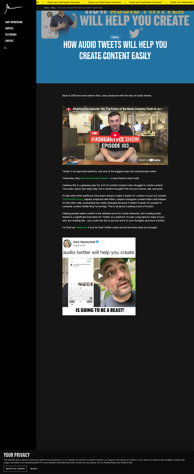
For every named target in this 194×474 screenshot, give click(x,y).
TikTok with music (72, 199)
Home (46, 8)
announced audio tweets (95, 178)
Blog (53, 8)
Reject (33, 469)
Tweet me (81, 227)
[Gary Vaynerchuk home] (13, 9)
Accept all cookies (15, 469)
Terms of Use (126, 462)
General (115, 37)
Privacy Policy (110, 462)
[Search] (7, 47)
